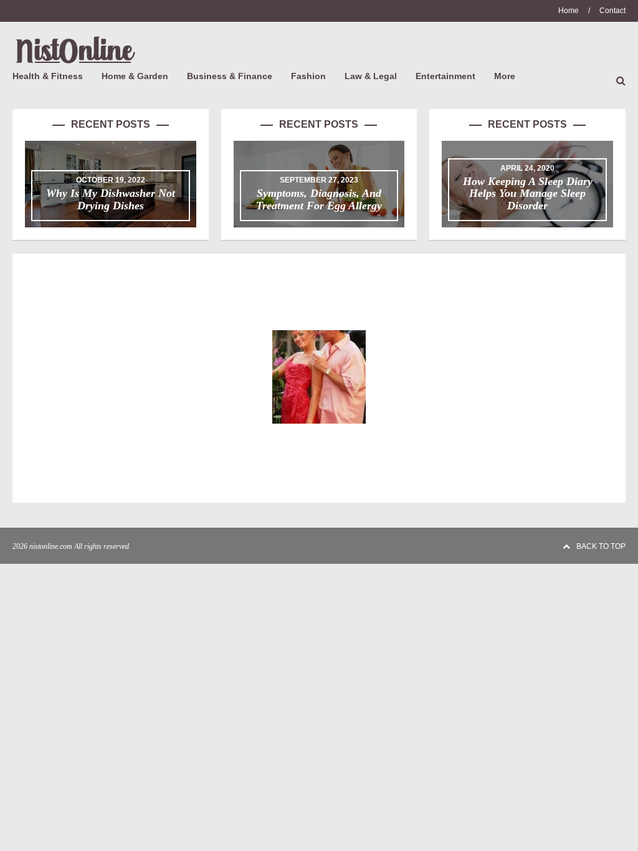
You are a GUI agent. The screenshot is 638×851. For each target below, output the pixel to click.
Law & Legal (371, 76)
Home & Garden (135, 76)
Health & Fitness (47, 76)
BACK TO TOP (601, 546)
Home (568, 10)
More (504, 76)
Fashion (308, 76)
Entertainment (445, 76)
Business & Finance (229, 76)
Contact (612, 10)
